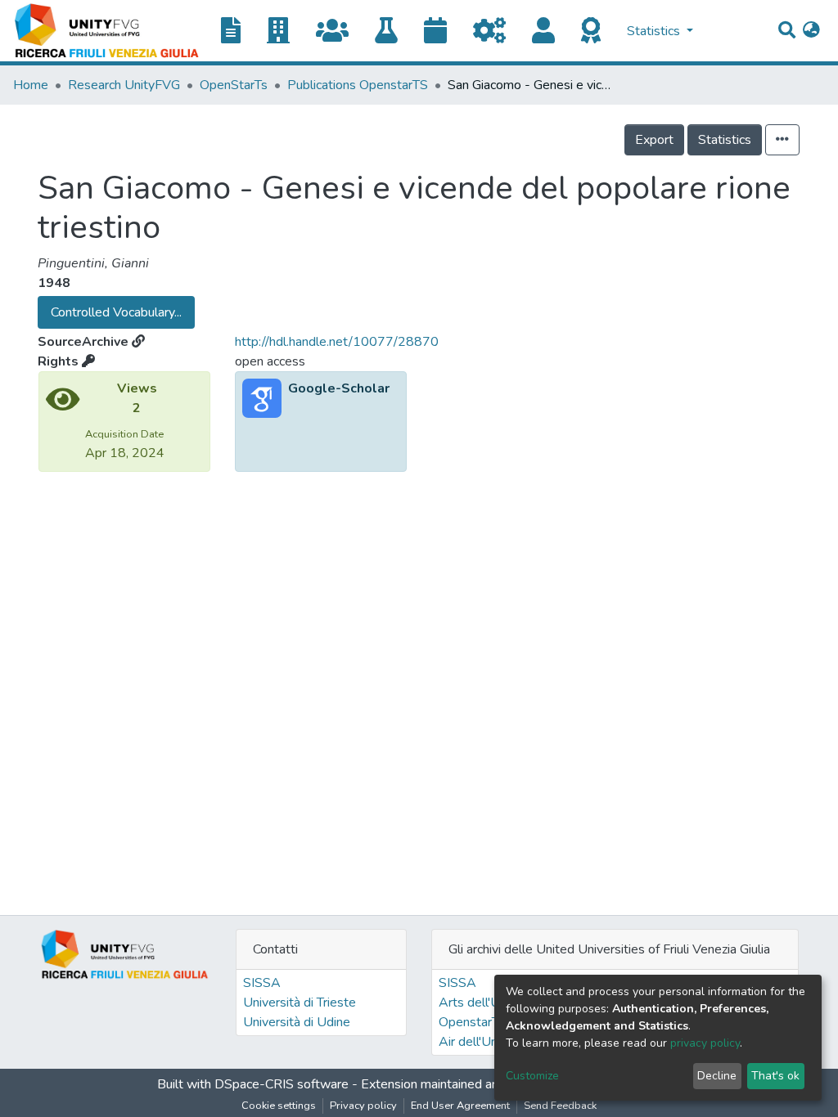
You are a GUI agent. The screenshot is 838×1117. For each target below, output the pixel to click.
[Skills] (597, 31)
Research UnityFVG (124, 85)
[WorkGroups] (338, 31)
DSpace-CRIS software (281, 1084)
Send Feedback (560, 1105)
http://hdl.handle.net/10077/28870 (337, 342)
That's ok (775, 1075)
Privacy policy (363, 1105)
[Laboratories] (392, 31)
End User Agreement (460, 1105)
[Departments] (284, 31)
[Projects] (495, 31)
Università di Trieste (299, 1003)
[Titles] (237, 31)
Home (30, 85)
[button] (811, 31)
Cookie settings (278, 1105)
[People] (549, 31)
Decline (717, 1075)
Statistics (724, 140)
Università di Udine (296, 1022)
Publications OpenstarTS (357, 85)
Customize (532, 1075)
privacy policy (705, 1043)
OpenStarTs (234, 85)
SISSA (262, 983)
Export (654, 140)
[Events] (441, 31)
